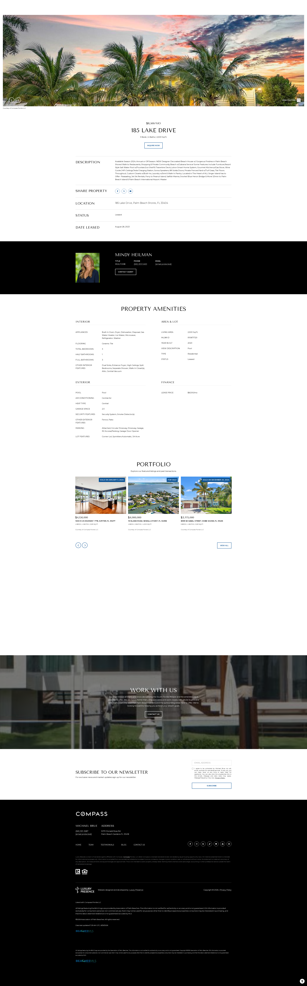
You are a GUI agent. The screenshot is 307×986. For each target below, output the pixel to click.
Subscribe (212, 786)
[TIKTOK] (209, 843)
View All (224, 545)
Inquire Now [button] (153, 145)
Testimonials (107, 845)
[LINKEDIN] (203, 843)
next (18, 100)
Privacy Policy (220, 778)
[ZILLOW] (222, 843)
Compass (126, 857)
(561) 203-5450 (140, 264)
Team (91, 845)
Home (78, 845)
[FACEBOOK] (190, 843)
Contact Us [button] (153, 714)
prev (11, 100)
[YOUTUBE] (216, 843)
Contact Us (139, 845)
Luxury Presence (136, 890)
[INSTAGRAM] (196, 843)
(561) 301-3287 (82, 831)
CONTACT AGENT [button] (125, 272)
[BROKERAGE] (229, 843)
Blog (123, 845)
